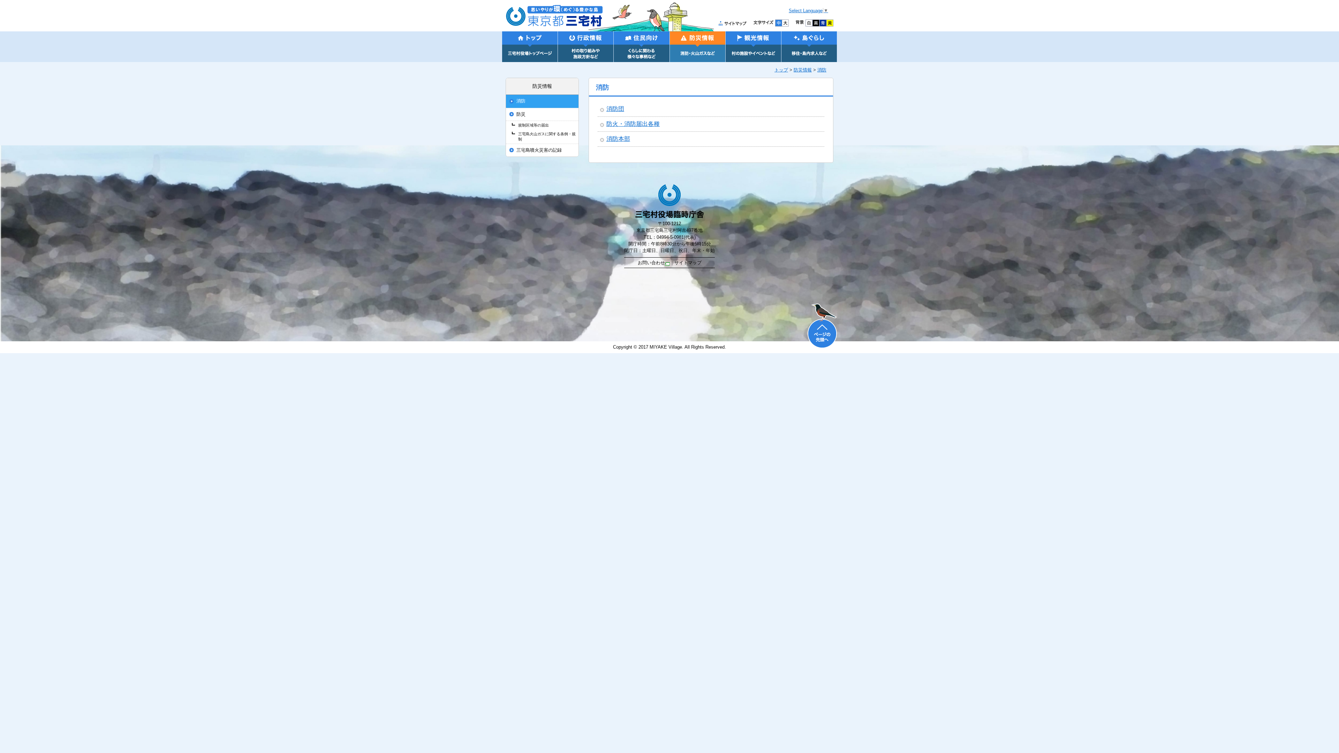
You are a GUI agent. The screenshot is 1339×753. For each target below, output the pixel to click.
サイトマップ (688, 262)
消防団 (615, 109)
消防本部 (618, 139)
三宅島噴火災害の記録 (539, 150)
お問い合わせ (651, 262)
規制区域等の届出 (533, 125)
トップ (781, 70)
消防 (821, 70)
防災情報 (803, 70)
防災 (520, 114)
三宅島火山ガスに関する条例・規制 (547, 136)
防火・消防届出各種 (633, 124)
